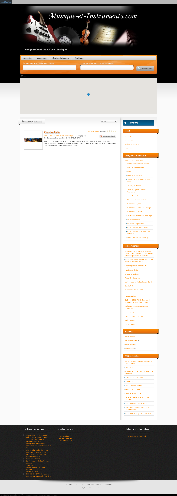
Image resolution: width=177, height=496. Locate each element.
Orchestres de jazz (134, 204)
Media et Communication (92, 488)
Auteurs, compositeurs (135, 168)
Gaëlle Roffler (130, 320)
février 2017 (129, 349)
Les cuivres (129, 367)
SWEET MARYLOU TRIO (134, 290)
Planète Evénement (66, 438)
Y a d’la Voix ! (130, 324)
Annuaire (27, 58)
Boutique (79, 58)
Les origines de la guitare (134, 385)
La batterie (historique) (133, 393)
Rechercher (147, 68)
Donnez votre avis (93, 131)
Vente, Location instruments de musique (59, 136)
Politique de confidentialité (137, 436)
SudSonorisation (65, 436)
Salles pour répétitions (135, 224)
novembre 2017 (131, 341)
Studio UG (129, 286)
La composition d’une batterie (136, 403)
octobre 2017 (130, 345)
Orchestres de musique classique (139, 208)
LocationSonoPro (65, 440)
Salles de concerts (133, 220)
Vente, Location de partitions (137, 228)
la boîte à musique (132, 274)
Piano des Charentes (132, 278)
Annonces (41, 58)
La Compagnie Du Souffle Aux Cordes (139, 282)
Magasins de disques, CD (136, 200)
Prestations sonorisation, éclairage (139, 216)
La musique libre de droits (134, 377)
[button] (88, 94)
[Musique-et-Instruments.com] (22, 76)
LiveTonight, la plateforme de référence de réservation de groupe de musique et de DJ (139, 268)
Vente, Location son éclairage (137, 238)
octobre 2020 (130, 337)
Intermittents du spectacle (136, 196)
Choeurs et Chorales (134, 176)
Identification (6, 2)
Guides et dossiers (60, 58)
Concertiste (51, 132)
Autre (129, 172)
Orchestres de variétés (135, 212)
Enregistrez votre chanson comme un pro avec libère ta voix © (38, 446)
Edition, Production (134, 186)
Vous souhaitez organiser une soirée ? (138, 413)
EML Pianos (129, 312)
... (78, 146)
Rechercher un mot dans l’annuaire (38, 63)
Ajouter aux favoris (109, 136)
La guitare (128, 381)
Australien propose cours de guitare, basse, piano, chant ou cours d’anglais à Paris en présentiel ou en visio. (139, 253)
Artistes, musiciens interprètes (138, 164)
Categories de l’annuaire (134, 161)
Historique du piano (132, 389)
